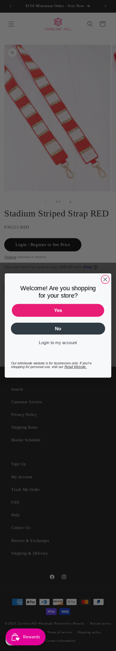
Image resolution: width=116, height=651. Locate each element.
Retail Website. (75, 367)
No (58, 328)
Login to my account (58, 342)
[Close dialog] (105, 279)
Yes (58, 310)
